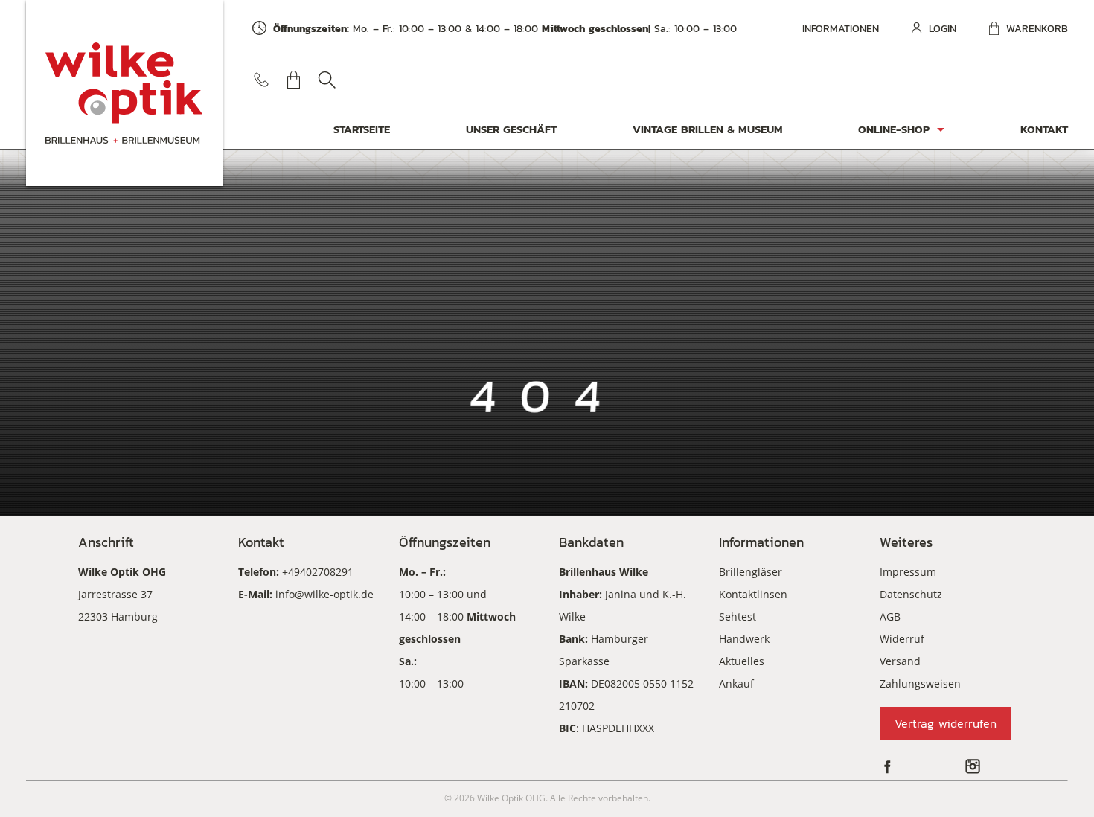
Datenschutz (911, 594)
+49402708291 (318, 572)
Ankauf (736, 683)
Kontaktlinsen (753, 594)
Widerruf (902, 639)
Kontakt (1044, 129)
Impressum (908, 572)
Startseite (361, 129)
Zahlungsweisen (920, 683)
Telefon (261, 80)
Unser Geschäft (511, 129)
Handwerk (744, 639)
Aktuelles (741, 661)
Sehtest (737, 616)
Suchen (327, 80)
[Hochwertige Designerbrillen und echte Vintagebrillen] (124, 93)
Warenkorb (1037, 28)
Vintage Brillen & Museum (708, 129)
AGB (890, 616)
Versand (900, 661)
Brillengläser (750, 572)
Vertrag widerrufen (946, 723)
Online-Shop (894, 129)
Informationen (840, 28)
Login (942, 28)
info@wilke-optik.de (324, 594)
